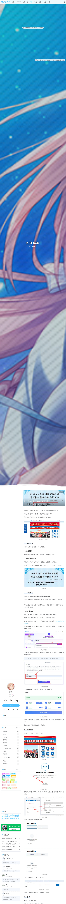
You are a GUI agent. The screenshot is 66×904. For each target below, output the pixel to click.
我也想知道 (5, 889)
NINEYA (18, 2)
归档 (31, 2)
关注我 (11, 705)
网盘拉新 (13, 776)
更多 (17, 727)
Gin (8, 782)
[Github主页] (4, 709)
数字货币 (14, 788)
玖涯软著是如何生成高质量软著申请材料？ (9, 841)
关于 (49, 2)
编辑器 (4, 782)
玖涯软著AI (13, 773)
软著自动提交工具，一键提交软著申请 (9, 846)
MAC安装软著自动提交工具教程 (9, 838)
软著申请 (25, 2)
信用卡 (4, 788)
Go (15, 782)
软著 (4, 776)
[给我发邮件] (13, 709)
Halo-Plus (13, 785)
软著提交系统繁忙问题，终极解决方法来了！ (9, 849)
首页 (13, 2)
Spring (9, 788)
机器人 (8, 776)
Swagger (12, 779)
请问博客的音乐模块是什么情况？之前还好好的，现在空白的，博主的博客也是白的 (11, 880)
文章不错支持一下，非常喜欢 (9, 862)
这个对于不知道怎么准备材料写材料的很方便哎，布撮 (11, 898)
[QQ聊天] (8, 709)
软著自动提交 (6, 773)
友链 (44, 2)
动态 (35, 2)
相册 (40, 2)
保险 (8, 785)
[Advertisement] (11, 800)
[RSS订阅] (17, 709)
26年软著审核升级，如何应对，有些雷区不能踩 (9, 844)
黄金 (8, 779)
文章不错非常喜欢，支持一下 (9, 871)
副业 (4, 779)
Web (12, 782)
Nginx (4, 785)
